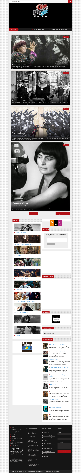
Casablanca (53, 384)
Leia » (65, 37)
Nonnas (52, 392)
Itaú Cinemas (15, 434)
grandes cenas (47, 451)
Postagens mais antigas (62, 214)
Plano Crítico (31, 432)
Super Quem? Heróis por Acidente (59, 367)
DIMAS (13, 436)
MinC (13, 440)
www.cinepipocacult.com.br (15, 458)
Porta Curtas (15, 445)
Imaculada (62, 29)
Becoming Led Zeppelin (21, 278)
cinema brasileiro (48, 438)
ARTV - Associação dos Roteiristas (16, 442)
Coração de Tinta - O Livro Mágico (46, 29)
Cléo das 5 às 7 (18, 97)
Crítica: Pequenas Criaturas (32, 456)
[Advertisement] (40, 26)
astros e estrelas (48, 435)
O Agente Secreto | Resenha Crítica (32, 466)
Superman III (18, 289)
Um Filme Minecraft (55, 407)
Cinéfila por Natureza (33, 464)
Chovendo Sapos (32, 454)
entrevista (46, 446)
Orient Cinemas (16, 433)
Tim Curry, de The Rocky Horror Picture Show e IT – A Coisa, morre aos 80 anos (33, 445)
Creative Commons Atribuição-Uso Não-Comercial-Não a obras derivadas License (16, 454)
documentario (47, 443)
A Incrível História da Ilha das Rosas (59, 352)
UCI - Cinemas (15, 431)
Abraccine (14, 427)
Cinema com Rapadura (31, 440)
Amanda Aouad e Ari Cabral (16, 452)
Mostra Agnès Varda (20, 203)
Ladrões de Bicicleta (26, 29)
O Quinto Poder (54, 399)
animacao (46, 432)
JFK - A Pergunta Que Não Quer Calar (25, 301)
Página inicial (33, 214)
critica (45, 440)
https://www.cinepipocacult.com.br (16, 461)
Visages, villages (18, 133)
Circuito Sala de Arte (17, 438)
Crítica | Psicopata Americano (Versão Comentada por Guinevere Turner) (32, 435)
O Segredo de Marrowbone (57, 344)
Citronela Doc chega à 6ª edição (33, 451)
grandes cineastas (48, 454)
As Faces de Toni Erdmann (22, 312)
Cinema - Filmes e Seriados (32, 460)
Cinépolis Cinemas (16, 429)
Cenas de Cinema (32, 449)
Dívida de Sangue (32, 462)
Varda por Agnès (18, 61)
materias (46, 456)
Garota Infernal (54, 359)
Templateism (49, 471)
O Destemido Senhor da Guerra (23, 267)
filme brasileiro (48, 448)
